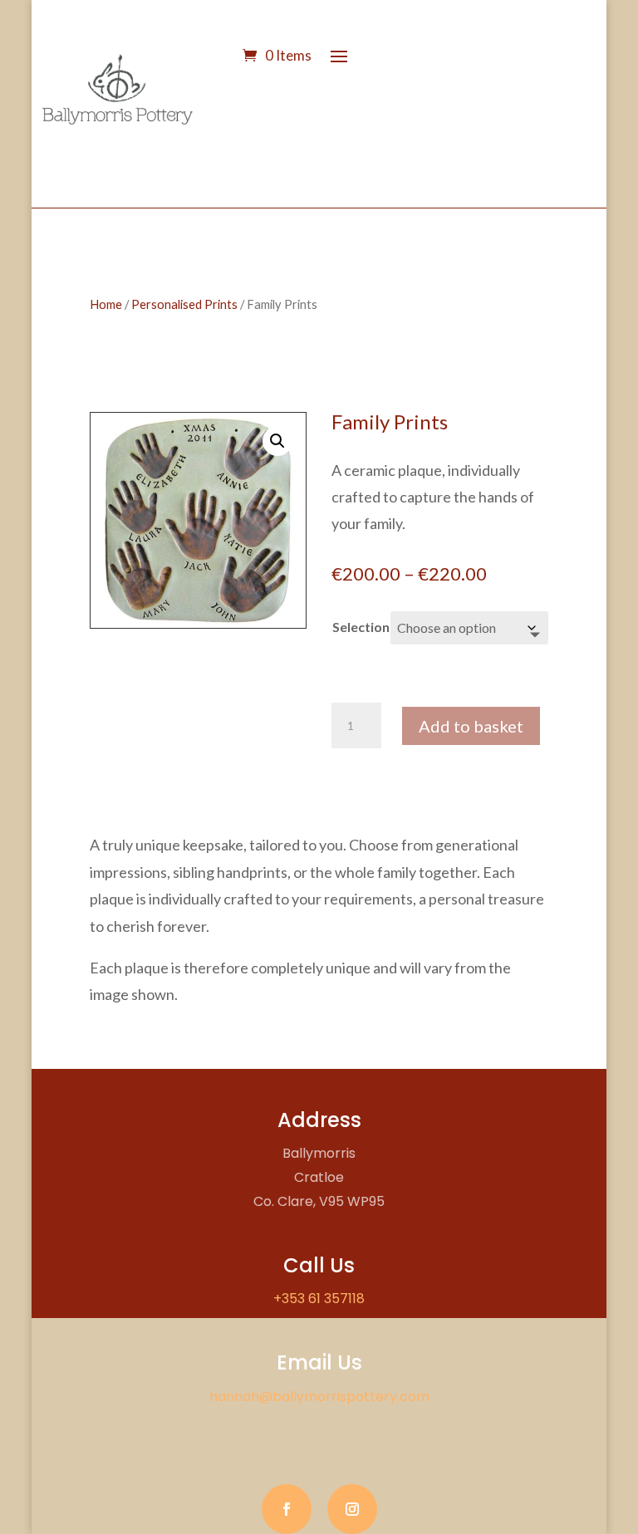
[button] (277, 441)
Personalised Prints (184, 304)
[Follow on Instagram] (352, 1509)
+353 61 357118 (319, 1298)
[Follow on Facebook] (287, 1509)
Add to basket (471, 726)
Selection (361, 627)
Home (106, 304)
